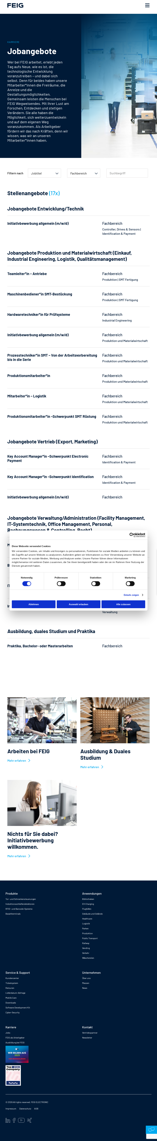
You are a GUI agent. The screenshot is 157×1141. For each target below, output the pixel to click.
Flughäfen (86, 908)
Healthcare (87, 918)
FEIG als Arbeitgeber (15, 1037)
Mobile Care (11, 997)
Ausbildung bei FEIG (15, 1042)
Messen (85, 983)
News (84, 988)
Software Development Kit (18, 1007)
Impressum (11, 1108)
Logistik (86, 923)
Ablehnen (34, 604)
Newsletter (87, 1037)
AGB (36, 1108)
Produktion (87, 933)
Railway (85, 943)
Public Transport (90, 938)
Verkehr (85, 953)
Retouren (10, 988)
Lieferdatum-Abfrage (15, 993)
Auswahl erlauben (78, 604)
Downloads (11, 1002)
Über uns (86, 978)
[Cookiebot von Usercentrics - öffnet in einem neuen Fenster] (131, 535)
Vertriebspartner (90, 1032)
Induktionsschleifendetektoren (20, 904)
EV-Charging (88, 904)
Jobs (8, 1032)
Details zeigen (131, 595)
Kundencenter (12, 978)
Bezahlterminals (13, 913)
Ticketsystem (12, 983)
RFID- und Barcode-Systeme (19, 908)
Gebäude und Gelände (92, 913)
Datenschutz (25, 1108)
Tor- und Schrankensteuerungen (21, 899)
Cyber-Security (12, 1012)
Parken (85, 928)
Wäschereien (88, 958)
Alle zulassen (123, 604)
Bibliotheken (88, 899)
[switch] (61, 583)
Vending (86, 948)
